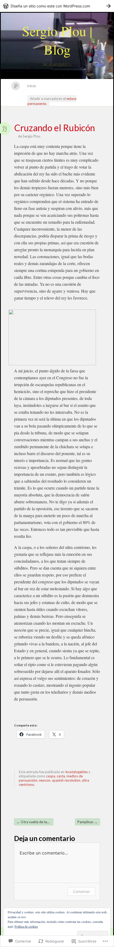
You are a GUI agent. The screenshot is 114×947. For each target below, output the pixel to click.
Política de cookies (26, 926)
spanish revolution (66, 780)
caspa (50, 776)
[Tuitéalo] (19, 710)
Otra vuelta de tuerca (34, 822)
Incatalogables (76, 772)
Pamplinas (87, 822)
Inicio (31, 85)
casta (61, 776)
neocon (44, 780)
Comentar (81, 891)
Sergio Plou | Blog (57, 40)
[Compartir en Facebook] (31, 710)
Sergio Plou (31, 136)
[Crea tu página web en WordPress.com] (57, 6)
